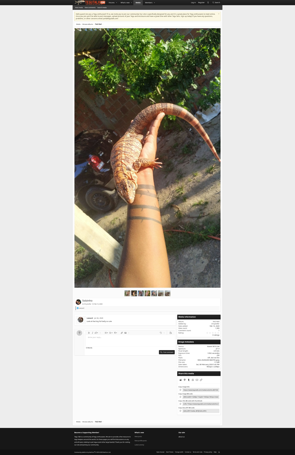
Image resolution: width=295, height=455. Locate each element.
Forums (112, 2)
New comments (90, 7)
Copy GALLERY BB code (186, 408)
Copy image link (183, 387)
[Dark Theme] (208, 2)
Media (138, 2)
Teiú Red (216, 321)
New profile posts (141, 441)
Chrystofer (87, 304)
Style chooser (160, 452)
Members (148, 2)
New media (79, 7)
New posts (138, 436)
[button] (116, 2)
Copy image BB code (185, 394)
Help (215, 452)
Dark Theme (169, 452)
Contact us (188, 452)
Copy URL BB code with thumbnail (190, 401)
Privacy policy (208, 452)
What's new (125, 2)
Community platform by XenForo (92, 452)
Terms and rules (197, 452)
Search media (102, 7)
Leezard (90, 318)
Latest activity (139, 445)
